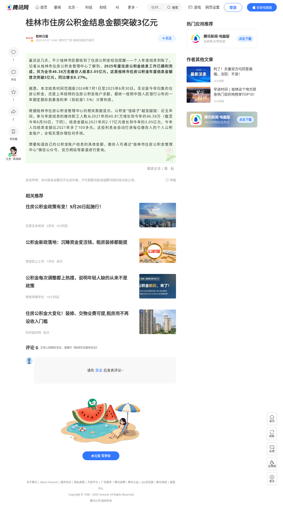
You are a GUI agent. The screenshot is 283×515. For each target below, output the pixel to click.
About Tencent (49, 482)
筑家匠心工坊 (35, 261)
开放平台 (93, 482)
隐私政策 (79, 482)
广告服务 (106, 482)
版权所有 (106, 501)
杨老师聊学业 (35, 296)
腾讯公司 (95, 501)
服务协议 (66, 482)
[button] (245, 38)
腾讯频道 (161, 482)
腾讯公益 (133, 482)
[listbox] (101, 263)
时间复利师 (33, 332)
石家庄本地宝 (35, 225)
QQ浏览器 (147, 482)
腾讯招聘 (120, 482)
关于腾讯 (32, 482)
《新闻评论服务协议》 (85, 348)
